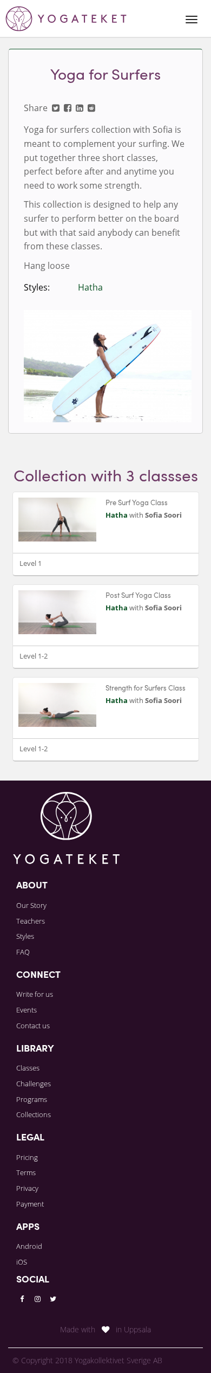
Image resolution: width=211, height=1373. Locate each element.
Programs (31, 1099)
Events (26, 1010)
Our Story (31, 905)
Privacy (27, 1188)
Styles (25, 936)
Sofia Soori (163, 515)
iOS (21, 1262)
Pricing (27, 1157)
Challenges (33, 1083)
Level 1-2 (33, 656)
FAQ (23, 952)
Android (29, 1246)
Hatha (90, 287)
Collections (33, 1114)
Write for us (34, 994)
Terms (26, 1172)
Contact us (33, 1025)
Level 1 (30, 563)
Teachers (30, 921)
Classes (27, 1068)
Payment (30, 1204)
